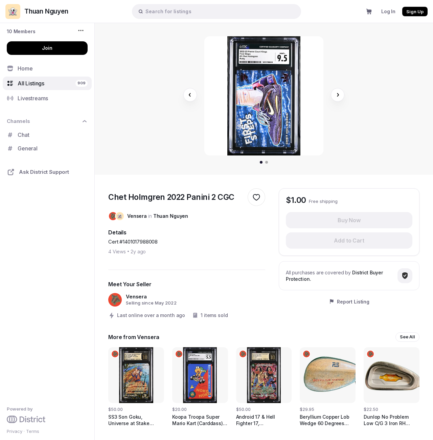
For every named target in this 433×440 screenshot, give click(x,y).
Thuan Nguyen (170, 216)
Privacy (14, 431)
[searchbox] (219, 11)
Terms (32, 431)
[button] (21, 31)
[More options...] (82, 30)
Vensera (137, 216)
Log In (388, 11)
